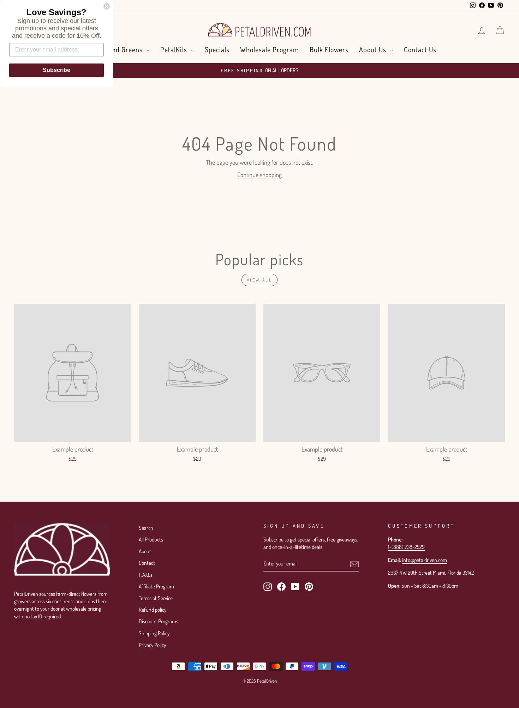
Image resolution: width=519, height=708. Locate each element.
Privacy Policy (152, 644)
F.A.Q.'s (146, 574)
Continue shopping (259, 174)
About (145, 551)
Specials (217, 49)
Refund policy (152, 609)
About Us (373, 49)
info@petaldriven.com (424, 559)
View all (260, 280)
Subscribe (56, 70)
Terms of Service (156, 597)
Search (146, 527)
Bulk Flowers (329, 49)
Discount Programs (158, 621)
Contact (147, 562)
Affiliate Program (156, 586)
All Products (151, 539)
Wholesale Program (269, 49)
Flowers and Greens (113, 49)
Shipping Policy (154, 633)
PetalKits (174, 49)
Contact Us (420, 49)
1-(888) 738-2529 (406, 546)
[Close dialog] (106, 6)
